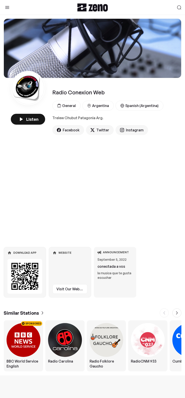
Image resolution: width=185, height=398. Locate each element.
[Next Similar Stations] (176, 312)
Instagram (134, 130)
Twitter (102, 130)
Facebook (71, 130)
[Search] (179, 7)
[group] (92, 346)
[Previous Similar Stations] (164, 312)
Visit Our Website (71, 289)
